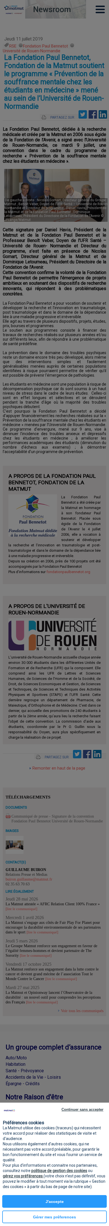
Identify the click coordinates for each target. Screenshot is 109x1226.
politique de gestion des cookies (59, 1170)
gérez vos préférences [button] (23, 1176)
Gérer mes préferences (54, 1217)
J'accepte (55, 1201)
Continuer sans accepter (82, 1109)
